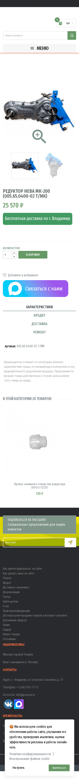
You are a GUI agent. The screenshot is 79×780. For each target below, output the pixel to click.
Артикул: (10, 346)
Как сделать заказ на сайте (18, 573)
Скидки (7, 629)
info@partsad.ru (25, 695)
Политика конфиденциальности (30, 754)
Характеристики (39, 307)
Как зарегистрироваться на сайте (22, 568)
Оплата (7, 578)
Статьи (6, 597)
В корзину (33, 254)
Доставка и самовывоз (16, 587)
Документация (11, 592)
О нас (6, 606)
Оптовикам (9, 639)
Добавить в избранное (22, 275)
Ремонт (39, 332)
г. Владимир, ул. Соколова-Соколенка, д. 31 (37, 680)
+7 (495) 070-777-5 (27, 687)
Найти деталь (10, 601)
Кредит (39, 315)
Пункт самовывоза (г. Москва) (20, 662)
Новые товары (11, 634)
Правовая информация (16, 611)
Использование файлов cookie (29, 759)
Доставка (39, 323)
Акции (6, 625)
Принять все (59, 767)
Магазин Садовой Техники (18, 654)
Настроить (18, 767)
